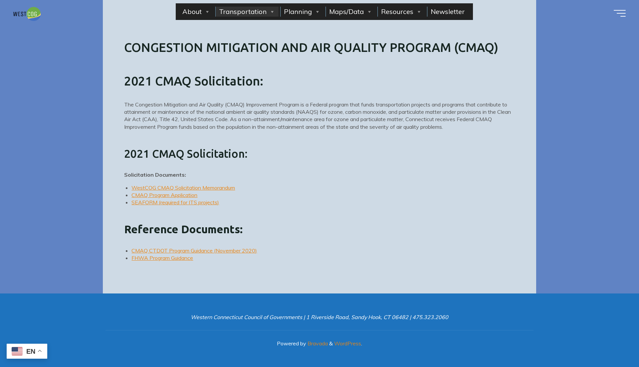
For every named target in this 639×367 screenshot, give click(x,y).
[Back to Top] (613, 341)
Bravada (317, 343)
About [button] (192, 11)
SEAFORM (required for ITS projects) (175, 202)
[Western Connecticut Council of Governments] (27, 13)
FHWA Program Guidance (162, 258)
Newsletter (448, 11)
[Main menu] (620, 13)
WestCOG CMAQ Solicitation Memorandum (183, 187)
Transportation (243, 11)
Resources (397, 11)
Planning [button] (298, 11)
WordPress (347, 343)
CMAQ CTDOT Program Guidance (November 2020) (194, 250)
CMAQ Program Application (164, 195)
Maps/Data (346, 11)
